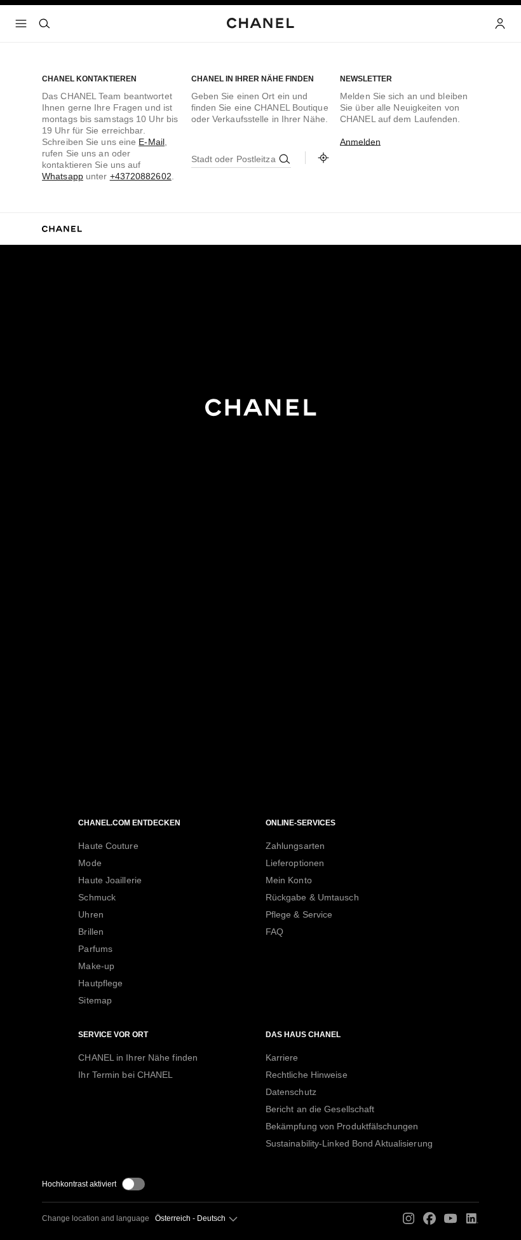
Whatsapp (62, 176)
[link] (323, 157)
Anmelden (360, 142)
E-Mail (152, 142)
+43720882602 (141, 176)
